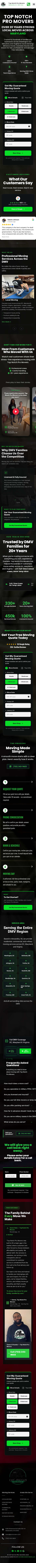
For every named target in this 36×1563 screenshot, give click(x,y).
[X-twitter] (15, 1551)
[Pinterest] (18, 1551)
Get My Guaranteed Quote (18, 525)
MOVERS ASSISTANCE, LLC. (27, 1557)
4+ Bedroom (11, 117)
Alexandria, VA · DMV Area (15, 5)
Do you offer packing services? (16, 1105)
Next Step (17, 153)
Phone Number (24, 1172)
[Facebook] (13, 1551)
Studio (11, 106)
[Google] (23, 1551)
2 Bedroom (11, 111)
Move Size (10, 102)
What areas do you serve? (15, 1122)
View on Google (16, 209)
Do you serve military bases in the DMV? (18, 1116)
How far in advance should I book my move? (18, 1111)
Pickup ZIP (10, 131)
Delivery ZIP (10, 140)
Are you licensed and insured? (16, 1095)
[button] (34, 4)
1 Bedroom (24, 106)
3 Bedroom (24, 111)
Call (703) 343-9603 (18, 1353)
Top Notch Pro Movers (16, 3)
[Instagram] (21, 1551)
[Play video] (16, 411)
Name (6, 1172)
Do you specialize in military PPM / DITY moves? (18, 1089)
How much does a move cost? (16, 1083)
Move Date (10, 122)
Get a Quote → (6, 322)
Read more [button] (11, 237)
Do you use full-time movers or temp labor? (18, 1100)
